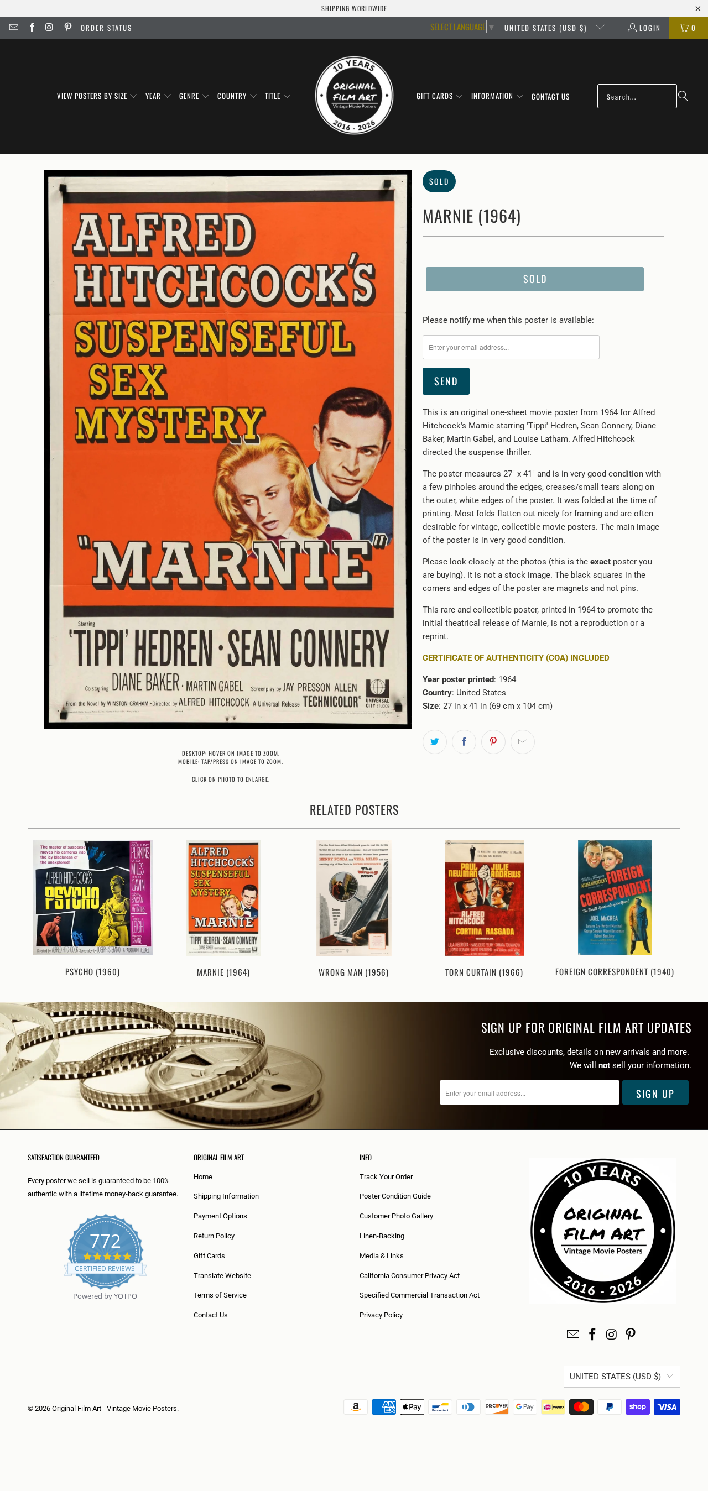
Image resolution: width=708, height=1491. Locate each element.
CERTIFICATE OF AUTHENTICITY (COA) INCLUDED (516, 658)
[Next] (664, 910)
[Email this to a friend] (523, 742)
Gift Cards (209, 1256)
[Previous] (43, 910)
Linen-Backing (382, 1236)
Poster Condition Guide (395, 1196)
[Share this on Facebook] (464, 742)
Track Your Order (386, 1177)
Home (203, 1177)
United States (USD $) (547, 27)
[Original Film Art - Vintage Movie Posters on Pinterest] (67, 27)
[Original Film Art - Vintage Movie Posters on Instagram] (49, 27)
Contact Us (211, 1315)
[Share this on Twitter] (435, 742)
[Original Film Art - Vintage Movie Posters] (354, 96)
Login (650, 27)
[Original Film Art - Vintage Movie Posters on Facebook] (31, 27)
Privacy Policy (381, 1315)
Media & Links (382, 1256)
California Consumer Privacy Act (410, 1276)
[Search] (683, 96)
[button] (97, 96)
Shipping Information (226, 1196)
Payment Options (220, 1216)
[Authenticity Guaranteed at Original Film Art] (28, 1309)
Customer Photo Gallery (396, 1216)
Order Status (106, 27)
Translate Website (222, 1276)
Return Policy (214, 1236)
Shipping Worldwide (354, 8)
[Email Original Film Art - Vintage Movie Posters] (13, 27)
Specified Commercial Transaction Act (420, 1295)
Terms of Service (220, 1295)
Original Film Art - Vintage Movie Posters (114, 1408)
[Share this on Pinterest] (493, 742)
